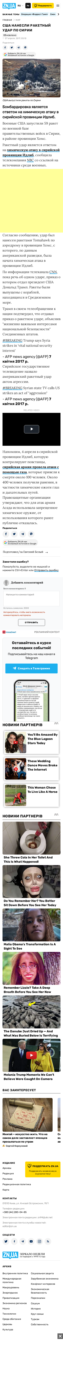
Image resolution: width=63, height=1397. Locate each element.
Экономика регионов (15, 1303)
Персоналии (38, 1298)
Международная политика (12, 1280)
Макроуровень (11, 1287)
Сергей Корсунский (17, 1146)
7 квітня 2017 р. (27, 359)
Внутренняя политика (15, 1273)
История (36, 1308)
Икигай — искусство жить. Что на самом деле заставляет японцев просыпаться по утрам (25, 1138)
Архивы (7, 1168)
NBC (30, 160)
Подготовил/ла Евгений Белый (23, 551)
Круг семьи (37, 1314)
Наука (6, 1308)
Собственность (39, 1324)
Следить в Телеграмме (34, 668)
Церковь (7, 1324)
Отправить (31, 622)
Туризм (35, 1319)
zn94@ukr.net (45, 1217)
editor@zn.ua (10, 1226)
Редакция (8, 1173)
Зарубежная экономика (44, 1278)
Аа (28, 5)
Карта (6, 1189)
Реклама (7, 1179)
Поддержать (45, 5)
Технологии (9, 1313)
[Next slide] (57, 14)
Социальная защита (42, 1273)
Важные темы (11, 14)
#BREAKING (12, 340)
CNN (53, 272)
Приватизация (11, 1298)
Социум (35, 1303)
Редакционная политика (17, 1184)
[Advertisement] (31, 201)
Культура (8, 1329)
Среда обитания (12, 1319)
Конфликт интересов (43, 1284)
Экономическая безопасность (40, 1291)
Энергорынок (10, 1292)
